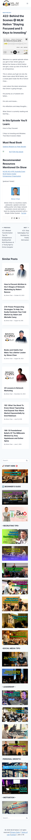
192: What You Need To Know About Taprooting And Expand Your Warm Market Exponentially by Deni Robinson (14, 410)
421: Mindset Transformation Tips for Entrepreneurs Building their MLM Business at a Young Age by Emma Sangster (8, 237)
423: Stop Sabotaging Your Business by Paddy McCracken (23, 234)
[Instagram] (14, 218)
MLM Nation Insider (9, 174)
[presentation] (15, 272)
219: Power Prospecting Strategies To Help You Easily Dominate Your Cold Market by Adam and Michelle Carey (15, 312)
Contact (13, 835)
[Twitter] (19, 218)
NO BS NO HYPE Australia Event (14, 171)
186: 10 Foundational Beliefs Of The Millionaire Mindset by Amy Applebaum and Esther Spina (14, 435)
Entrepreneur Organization (12, 176)
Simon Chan (9, 295)
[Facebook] (12, 218)
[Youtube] (16, 218)
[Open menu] (27, 3)
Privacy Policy (15, 832)
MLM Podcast (7, 12)
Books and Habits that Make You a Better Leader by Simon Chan (15, 352)
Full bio (23, 213)
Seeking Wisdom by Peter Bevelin (14, 147)
